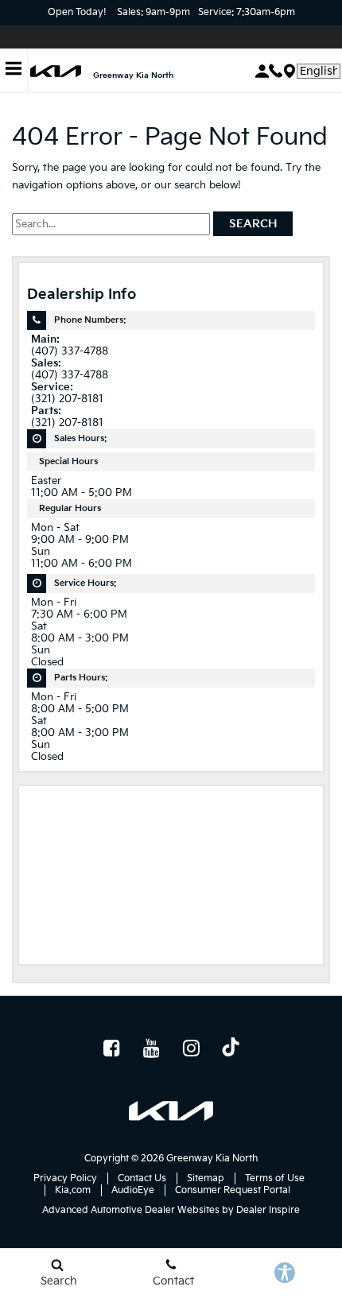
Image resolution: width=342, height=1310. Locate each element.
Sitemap (205, 1178)
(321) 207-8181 (67, 399)
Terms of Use (275, 1178)
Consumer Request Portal (232, 1190)
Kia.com (73, 1190)
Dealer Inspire (268, 1210)
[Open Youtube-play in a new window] (151, 1048)
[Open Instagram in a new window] (191, 1048)
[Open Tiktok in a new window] (231, 1049)
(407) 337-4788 (69, 352)
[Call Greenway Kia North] (275, 71)
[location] (289, 71)
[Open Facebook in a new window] (111, 1048)
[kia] (55, 71)
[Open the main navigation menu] (14, 71)
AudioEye (132, 1190)
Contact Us (142, 1178)
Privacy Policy (65, 1178)
